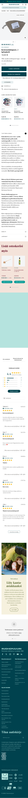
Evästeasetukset (5, 699)
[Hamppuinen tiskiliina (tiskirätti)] (7, 102)
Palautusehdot (5, 693)
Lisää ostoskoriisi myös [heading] (8, 95)
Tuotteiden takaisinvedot (4, 727)
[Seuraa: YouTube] (18, 654)
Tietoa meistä (4, 662)
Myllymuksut (5, 47)
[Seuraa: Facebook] (2, 654)
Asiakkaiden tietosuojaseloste (5, 705)
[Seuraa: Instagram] (10, 654)
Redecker (4, 268)
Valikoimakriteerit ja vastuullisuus (6, 665)
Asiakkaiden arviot (19, 673)
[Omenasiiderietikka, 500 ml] (19, 261)
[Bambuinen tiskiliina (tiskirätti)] (19, 102)
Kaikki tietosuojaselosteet (6, 712)
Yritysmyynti (4, 674)
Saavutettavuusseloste (6, 715)
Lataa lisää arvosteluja (14, 532)
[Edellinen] (3, 1)
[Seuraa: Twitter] (6, 654)
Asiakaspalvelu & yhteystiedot (19, 662)
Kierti (3, 109)
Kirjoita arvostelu (14, 391)
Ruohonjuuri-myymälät (7, 669)
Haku (16, 676)
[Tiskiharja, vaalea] (7, 261)
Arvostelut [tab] (6, 359)
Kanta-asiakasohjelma (20, 670)
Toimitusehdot (4, 690)
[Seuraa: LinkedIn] (22, 654)
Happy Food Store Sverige (19, 679)
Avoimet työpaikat (5, 672)
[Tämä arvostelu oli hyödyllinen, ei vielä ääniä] (21, 426)
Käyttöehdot (4, 702)
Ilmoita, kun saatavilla (14, 74)
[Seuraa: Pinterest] (14, 654)
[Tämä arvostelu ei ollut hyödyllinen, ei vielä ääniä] (23, 426)
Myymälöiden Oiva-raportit (6, 718)
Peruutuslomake (5, 696)
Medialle (3, 683)
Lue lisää (3, 63)
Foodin (16, 268)
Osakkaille (4, 680)
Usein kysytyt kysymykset (18, 666)
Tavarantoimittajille (5, 677)
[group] (7, 109)
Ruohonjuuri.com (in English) (20, 683)
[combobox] (13, 7)
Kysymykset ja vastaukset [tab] (18, 359)
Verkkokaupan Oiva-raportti (6, 722)
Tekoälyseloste (5, 708)
